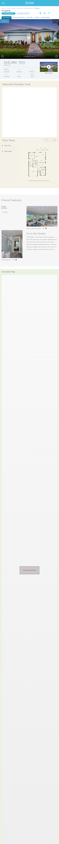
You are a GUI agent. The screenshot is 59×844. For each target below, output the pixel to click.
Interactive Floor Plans (18, 17)
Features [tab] (5, 212)
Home (3, 8)
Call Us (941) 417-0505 (23, 13)
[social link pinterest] (16, 260)
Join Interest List (8, 13)
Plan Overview (6, 17)
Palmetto (19, 8)
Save (54, 140)
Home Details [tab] (4, 207)
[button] (22, 62)
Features (36, 17)
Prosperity (6, 11)
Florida (8, 8)
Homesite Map (45, 17)
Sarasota (14, 8)
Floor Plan (30, 17)
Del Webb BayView (28, 8)
